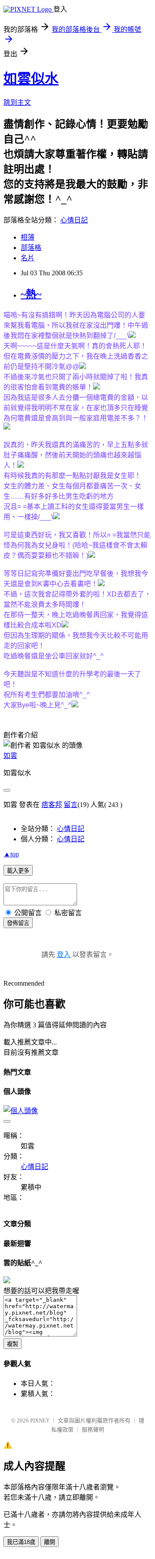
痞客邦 (51, 804)
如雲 (10, 755)
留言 (71, 804)
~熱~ (31, 294)
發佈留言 (18, 923)
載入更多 (18, 871)
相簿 (27, 237)
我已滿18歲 (21, 1542)
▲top (11, 854)
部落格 (31, 247)
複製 (12, 1344)
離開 (49, 1542)
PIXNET (40, 1420)
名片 (27, 258)
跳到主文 (17, 102)
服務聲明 (93, 1429)
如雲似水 (31, 78)
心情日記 (74, 220)
